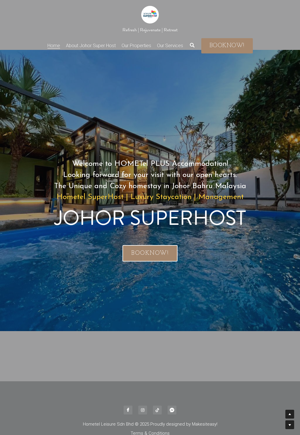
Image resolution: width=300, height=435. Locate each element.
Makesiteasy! (204, 424)
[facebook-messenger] (172, 410)
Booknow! (227, 46)
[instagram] (142, 410)
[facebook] (128, 410)
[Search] (192, 45)
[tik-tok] (157, 410)
